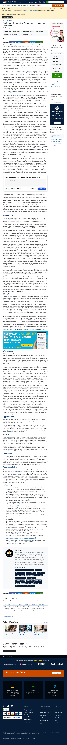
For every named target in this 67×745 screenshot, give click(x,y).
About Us (25, 5)
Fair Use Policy (59, 712)
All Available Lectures (56, 102)
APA (5, 604)
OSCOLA (41, 604)
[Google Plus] (12, 706)
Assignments (9, 20)
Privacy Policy (6, 738)
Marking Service (55, 86)
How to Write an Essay (56, 139)
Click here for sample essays (30, 10)
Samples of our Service (57, 89)
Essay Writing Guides (56, 145)
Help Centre (58, 717)
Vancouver (27, 604)
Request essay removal (9, 651)
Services (14, 5)
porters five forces (17, 95)
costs (16, 471)
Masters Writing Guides (57, 148)
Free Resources (43, 717)
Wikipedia (34, 604)
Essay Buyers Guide (56, 141)
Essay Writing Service (56, 53)
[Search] (47, 2)
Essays (41, 710)
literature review (30, 56)
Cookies (33, 738)
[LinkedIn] (8, 706)
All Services (27, 722)
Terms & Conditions (16, 738)
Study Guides (43, 715)
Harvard (21, 604)
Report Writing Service (56, 81)
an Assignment (57, 75)
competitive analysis (27, 71)
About (56, 710)
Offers (38, 5)
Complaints (58, 715)
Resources (32, 5)
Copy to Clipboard (9, 616)
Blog (41, 723)
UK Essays (7, 5)
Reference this (8, 38)
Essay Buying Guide (44, 720)
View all (45, 622)
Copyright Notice (26, 738)
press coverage (39, 660)
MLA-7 (14, 604)
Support (35, 2)
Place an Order (57, 5)
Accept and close (6, 17)
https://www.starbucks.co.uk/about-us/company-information (21, 538)
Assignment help (28, 719)
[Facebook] (4, 706)
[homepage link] (3, 20)
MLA (9, 604)
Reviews (20, 5)
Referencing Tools (55, 143)
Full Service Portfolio (56, 91)
